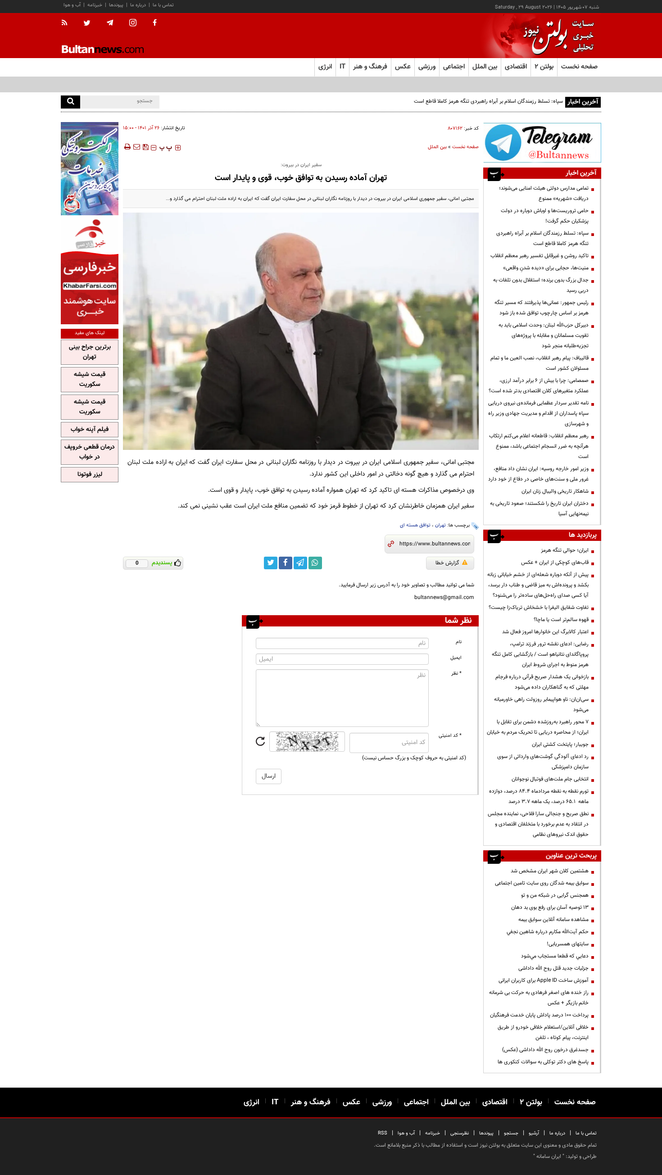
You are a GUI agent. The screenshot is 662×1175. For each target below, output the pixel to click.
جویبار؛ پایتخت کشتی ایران (560, 744)
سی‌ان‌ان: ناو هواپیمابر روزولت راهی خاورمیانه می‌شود (541, 704)
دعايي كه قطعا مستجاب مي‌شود (555, 956)
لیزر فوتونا (89, 475)
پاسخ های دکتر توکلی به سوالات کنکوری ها (543, 1062)
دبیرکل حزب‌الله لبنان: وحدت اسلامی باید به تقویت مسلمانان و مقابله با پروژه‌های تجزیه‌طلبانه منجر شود (544, 335)
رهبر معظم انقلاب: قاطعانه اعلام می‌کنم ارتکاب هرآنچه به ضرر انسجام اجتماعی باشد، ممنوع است (539, 446)
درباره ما (138, 5)
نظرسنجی (459, 1133)
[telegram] (110, 23)
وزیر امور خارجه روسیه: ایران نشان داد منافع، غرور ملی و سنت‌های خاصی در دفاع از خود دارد (538, 474)
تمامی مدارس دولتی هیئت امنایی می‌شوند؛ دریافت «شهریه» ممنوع (544, 193)
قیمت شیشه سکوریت (89, 380)
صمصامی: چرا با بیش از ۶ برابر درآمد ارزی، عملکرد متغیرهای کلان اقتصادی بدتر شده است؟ (539, 386)
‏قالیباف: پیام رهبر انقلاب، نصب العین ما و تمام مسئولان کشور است (539, 363)
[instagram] (132, 23)
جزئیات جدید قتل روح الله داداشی (553, 968)
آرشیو (534, 1133)
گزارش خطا (447, 563)
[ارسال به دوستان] (136, 146)
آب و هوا (72, 5)
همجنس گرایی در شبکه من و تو (555, 895)
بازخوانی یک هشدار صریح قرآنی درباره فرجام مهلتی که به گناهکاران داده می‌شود (542, 682)
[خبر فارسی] (89, 271)
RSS (382, 1133)
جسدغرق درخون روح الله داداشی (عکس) (545, 1050)
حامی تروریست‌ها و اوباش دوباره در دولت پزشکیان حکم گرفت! (545, 216)
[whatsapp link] (315, 563)
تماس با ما (163, 5)
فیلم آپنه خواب (90, 430)
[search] (70, 102)
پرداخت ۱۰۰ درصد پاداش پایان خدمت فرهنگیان (539, 1015)
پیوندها (116, 5)
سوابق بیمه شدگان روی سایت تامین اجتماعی (542, 883)
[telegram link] (300, 563)
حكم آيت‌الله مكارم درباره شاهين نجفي (548, 932)
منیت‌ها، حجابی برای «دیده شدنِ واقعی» (546, 268)
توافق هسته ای (415, 525)
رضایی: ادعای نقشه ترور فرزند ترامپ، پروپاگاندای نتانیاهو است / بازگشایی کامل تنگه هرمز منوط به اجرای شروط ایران (540, 654)
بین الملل (437, 147)
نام (459, 642)
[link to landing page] (556, 36)
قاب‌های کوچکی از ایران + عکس (555, 562)
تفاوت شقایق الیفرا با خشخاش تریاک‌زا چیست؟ (539, 607)
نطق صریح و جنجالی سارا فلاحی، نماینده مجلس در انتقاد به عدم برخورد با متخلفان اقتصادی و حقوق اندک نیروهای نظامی (538, 824)
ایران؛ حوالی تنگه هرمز (565, 550)
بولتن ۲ (544, 67)
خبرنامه (94, 5)
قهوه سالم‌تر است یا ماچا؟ (561, 620)
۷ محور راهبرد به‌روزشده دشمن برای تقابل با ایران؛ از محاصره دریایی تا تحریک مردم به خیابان (538, 727)
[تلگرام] (542, 142)
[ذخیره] (145, 147)
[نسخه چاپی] (127, 146)
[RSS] (67, 23)
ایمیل (456, 658)
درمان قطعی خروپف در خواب (89, 452)
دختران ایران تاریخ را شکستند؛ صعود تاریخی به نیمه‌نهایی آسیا (539, 508)
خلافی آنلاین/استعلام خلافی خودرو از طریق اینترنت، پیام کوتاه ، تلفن (543, 1032)
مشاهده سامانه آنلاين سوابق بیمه (553, 920)
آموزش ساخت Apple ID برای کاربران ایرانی (544, 980)
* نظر (456, 673)
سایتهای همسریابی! (568, 944)
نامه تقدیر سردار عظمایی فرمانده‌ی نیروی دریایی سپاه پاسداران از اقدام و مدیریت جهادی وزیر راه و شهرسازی (538, 413)
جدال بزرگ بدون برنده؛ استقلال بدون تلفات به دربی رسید (541, 285)
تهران (440, 525)
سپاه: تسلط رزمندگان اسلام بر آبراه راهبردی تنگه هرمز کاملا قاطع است (542, 238)
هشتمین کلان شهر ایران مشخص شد (550, 871)
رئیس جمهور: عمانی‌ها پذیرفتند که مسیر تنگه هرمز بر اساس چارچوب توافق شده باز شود (541, 308)
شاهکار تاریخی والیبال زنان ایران (555, 491)
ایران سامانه (548, 1156)
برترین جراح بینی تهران (90, 352)
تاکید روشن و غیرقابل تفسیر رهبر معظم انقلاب (539, 256)
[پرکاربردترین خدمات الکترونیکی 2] (89, 168)
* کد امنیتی (450, 735)
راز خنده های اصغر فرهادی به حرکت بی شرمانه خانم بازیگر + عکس (539, 998)
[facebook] (155, 23)
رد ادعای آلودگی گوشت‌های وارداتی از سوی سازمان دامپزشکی (543, 762)
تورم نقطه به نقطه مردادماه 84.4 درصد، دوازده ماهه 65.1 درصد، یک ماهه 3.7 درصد (539, 796)
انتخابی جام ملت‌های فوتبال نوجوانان (550, 779)
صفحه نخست (579, 67)
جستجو (511, 1133)
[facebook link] (285, 563)
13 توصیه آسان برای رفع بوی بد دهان (550, 907)
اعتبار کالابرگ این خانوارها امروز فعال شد (545, 632)
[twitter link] (270, 563)
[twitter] (86, 24)
